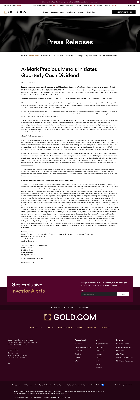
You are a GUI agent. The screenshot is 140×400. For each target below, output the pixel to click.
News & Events (34, 56)
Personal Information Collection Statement (52, 385)
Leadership (71, 12)
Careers (98, 357)
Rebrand (99, 368)
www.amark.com (27, 165)
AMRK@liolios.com (28, 255)
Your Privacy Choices (94, 385)
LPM (76, 361)
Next (123, 294)
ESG (97, 361)
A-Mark (77, 357)
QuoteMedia (37, 391)
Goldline (78, 354)
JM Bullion (78, 344)
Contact (81, 12)
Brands (45, 12)
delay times (80, 391)
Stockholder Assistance (111, 56)
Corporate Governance (93, 56)
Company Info (46, 56)
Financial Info (58, 56)
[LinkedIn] (9, 363)
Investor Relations (124, 12)
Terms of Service (17, 385)
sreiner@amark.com (29, 241)
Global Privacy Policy (30, 385)
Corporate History (57, 12)
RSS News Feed (82, 307)
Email (82, 290)
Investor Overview (122, 344)
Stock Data (69, 56)
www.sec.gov (89, 216)
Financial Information (123, 347)
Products (99, 354)
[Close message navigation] (138, 2)
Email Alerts (56, 307)
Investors (24, 56)
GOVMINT (78, 351)
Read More (93, 2)
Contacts (68, 307)
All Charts (131, 6)
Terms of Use (63, 393)
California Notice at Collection (76, 385)
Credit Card (91, 12)
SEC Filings (79, 56)
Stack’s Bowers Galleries (83, 347)
